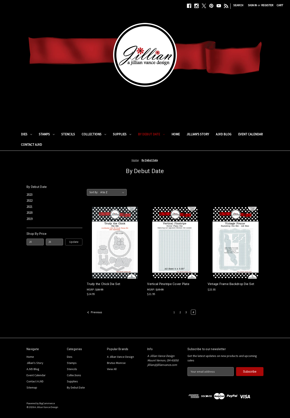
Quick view (114, 238)
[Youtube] (219, 6)
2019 (29, 219)
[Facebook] (189, 6)
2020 (29, 213)
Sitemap (32, 387)
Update (73, 241)
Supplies (120, 134)
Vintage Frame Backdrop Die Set (231, 284)
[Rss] (226, 6)
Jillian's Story (198, 134)
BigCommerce (47, 403)
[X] (204, 6)
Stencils (68, 134)
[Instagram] (196, 6)
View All (112, 369)
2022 (29, 201)
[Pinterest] (211, 6)
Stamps (45, 134)
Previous (96, 312)
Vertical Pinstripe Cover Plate (168, 284)
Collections (92, 134)
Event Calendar (250, 134)
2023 (29, 195)
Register (267, 5)
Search (238, 5)
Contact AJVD (31, 145)
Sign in (252, 5)
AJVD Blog (223, 134)
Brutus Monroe (116, 363)
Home (176, 134)
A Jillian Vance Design (120, 357)
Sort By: (93, 192)
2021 (29, 207)
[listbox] (113, 192)
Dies (24, 134)
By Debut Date (149, 134)
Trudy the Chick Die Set (103, 284)
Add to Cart (115, 246)
